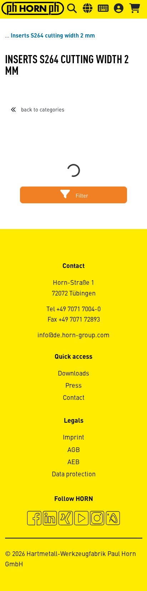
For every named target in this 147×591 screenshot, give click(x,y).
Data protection (74, 474)
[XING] (66, 519)
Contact (74, 398)
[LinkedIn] (50, 519)
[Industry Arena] (113, 519)
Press (73, 386)
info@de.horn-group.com (73, 335)
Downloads (73, 374)
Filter (81, 196)
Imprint (73, 437)
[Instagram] (97, 519)
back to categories (42, 110)
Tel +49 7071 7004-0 (73, 309)
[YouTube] (81, 519)
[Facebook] (34, 519)
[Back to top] (114, 566)
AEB (73, 462)
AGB (73, 450)
